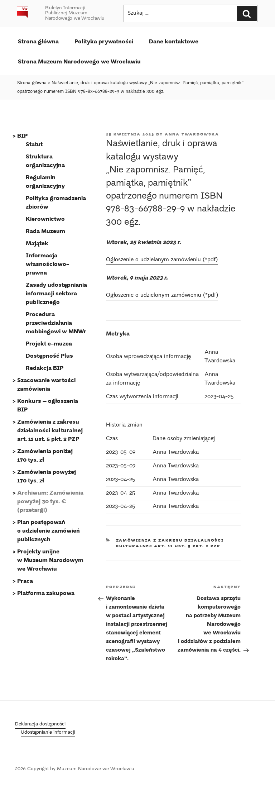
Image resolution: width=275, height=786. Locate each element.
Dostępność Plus (49, 355)
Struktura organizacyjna (45, 160)
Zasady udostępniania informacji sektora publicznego (56, 293)
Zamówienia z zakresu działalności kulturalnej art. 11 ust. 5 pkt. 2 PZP (170, 543)
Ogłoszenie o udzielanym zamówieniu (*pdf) (162, 260)
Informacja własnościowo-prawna (47, 263)
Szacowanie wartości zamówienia (46, 384)
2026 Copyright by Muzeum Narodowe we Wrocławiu (74, 769)
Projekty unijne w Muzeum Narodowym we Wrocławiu (50, 559)
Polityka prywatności (103, 41)
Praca (25, 580)
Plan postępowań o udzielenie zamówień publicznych (48, 530)
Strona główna (38, 41)
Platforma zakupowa (45, 593)
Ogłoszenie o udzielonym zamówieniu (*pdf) (162, 295)
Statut (34, 144)
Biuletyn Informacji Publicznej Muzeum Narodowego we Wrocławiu (74, 13)
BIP (22, 135)
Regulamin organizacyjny (45, 181)
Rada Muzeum (45, 231)
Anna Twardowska (192, 134)
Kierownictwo (45, 218)
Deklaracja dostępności (40, 724)
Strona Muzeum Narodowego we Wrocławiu (79, 61)
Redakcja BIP (44, 367)
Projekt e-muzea (49, 343)
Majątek (37, 243)
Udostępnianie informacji (48, 733)
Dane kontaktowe (173, 41)
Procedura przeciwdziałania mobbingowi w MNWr (56, 322)
